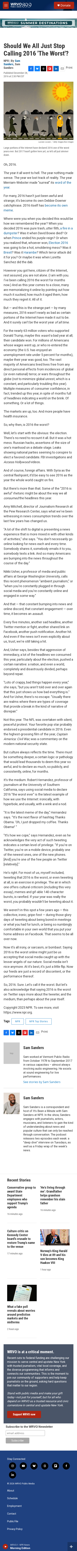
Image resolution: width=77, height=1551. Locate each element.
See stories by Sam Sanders (42, 1082)
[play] (5, 1546)
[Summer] (38, 23)
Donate (66, 5)
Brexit (8, 252)
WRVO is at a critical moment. (30, 1352)
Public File (12, 1521)
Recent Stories (19, 1180)
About (10, 1490)
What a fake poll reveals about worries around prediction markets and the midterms (21, 1314)
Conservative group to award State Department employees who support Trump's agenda (21, 1197)
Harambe (30, 252)
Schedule (12, 1498)
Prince (16, 238)
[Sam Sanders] (12, 1053)
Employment (14, 1506)
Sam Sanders (12, 62)
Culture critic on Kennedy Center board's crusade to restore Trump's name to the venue (21, 1239)
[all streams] (72, 1546)
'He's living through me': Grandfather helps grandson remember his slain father (52, 1195)
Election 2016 (58, 243)
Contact (11, 1513)
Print (69, 68)
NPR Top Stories (38, 1021)
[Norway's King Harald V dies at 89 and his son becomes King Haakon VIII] (55, 1237)
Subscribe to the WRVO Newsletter (29, 1426)
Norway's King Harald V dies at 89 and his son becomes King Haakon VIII (53, 1257)
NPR (17, 1021)
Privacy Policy (15, 1529)
